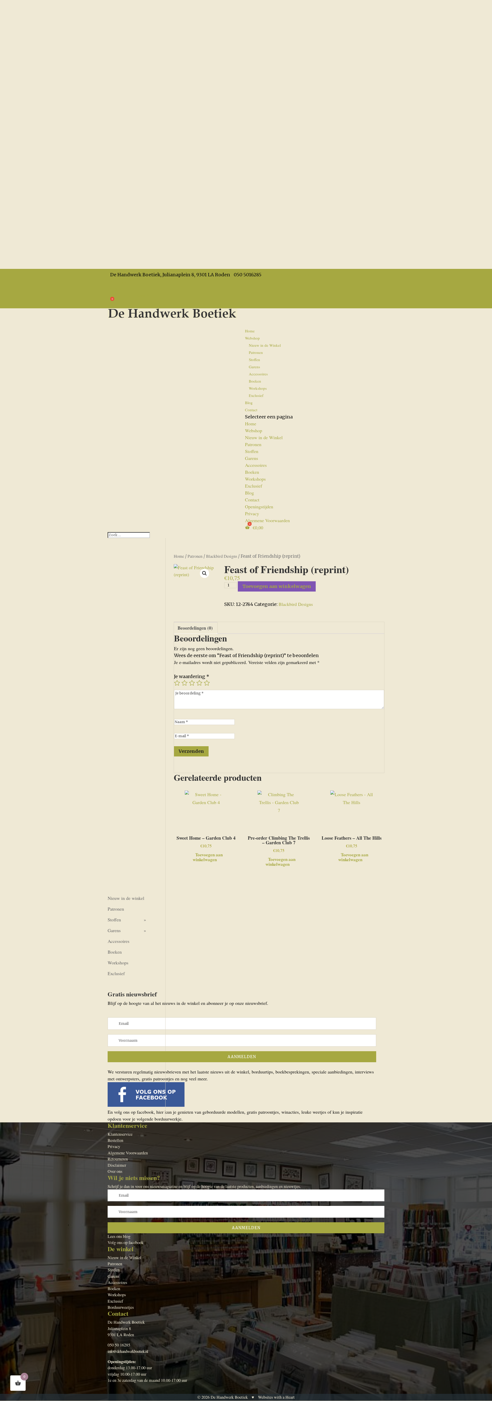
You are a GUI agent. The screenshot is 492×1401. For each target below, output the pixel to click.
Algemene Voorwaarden (130, 295)
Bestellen (115, 1140)
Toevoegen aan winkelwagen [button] (208, 856)
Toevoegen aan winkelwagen (276, 586)
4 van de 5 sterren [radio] (199, 683)
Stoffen (254, 359)
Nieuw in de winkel (126, 898)
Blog (249, 493)
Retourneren (118, 1159)
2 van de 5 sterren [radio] (184, 683)
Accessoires (258, 373)
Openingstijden (122, 281)
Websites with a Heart (276, 1397)
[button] (204, 573)
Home (250, 330)
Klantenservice (120, 1134)
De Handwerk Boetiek (229, 1397)
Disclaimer (117, 1165)
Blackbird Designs (221, 556)
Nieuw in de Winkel (265, 345)
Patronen (256, 352)
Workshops (258, 388)
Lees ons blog (119, 1236)
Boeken (255, 381)
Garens (254, 366)
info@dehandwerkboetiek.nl (128, 1351)
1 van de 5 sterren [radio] (177, 683)
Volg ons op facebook (126, 1242)
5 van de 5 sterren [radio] (207, 683)
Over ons (115, 1171)
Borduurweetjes (121, 1307)
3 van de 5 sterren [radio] (192, 683)
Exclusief (256, 395)
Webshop (253, 430)
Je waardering (191, 676)
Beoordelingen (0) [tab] (195, 628)
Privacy (115, 288)
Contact (251, 409)
